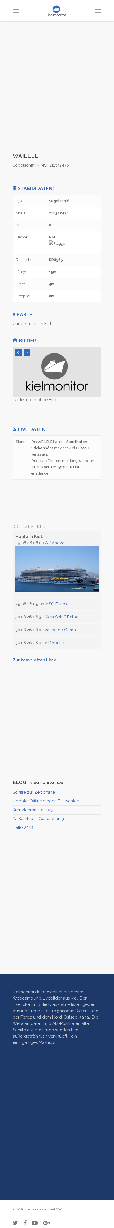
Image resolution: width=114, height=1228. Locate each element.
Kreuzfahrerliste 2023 (33, 809)
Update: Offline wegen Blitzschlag (46, 801)
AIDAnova (54, 542)
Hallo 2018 (23, 827)
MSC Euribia (57, 603)
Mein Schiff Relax (61, 616)
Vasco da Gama (60, 629)
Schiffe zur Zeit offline (34, 792)
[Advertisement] (57, 92)
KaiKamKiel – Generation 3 (38, 818)
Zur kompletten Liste (34, 660)
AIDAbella (54, 642)
